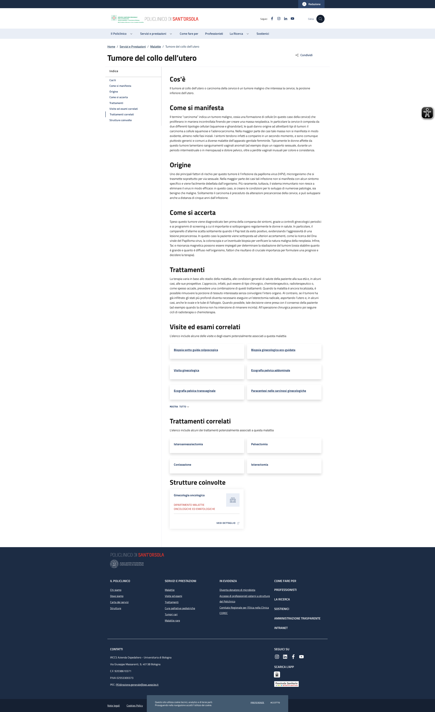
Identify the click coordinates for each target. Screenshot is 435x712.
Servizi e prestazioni (180, 581)
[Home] (185, 18)
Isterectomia (259, 465)
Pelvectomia (259, 444)
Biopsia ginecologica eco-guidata (273, 350)
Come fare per (285, 581)
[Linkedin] (285, 656)
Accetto (275, 703)
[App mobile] (277, 674)
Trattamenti (172, 602)
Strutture (115, 608)
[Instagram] (277, 656)
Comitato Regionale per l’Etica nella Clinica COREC (244, 610)
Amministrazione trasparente (297, 618)
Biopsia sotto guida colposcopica (196, 350)
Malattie (155, 46)
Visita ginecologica (186, 370)
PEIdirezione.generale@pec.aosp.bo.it (137, 685)
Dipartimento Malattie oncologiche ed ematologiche (194, 507)
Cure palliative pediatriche (180, 608)
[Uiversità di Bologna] (217, 564)
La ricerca (282, 599)
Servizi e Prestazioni (133, 46)
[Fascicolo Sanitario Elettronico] (286, 684)
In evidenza (228, 581)
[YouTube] (301, 656)
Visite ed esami (173, 596)
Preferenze (257, 703)
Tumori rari (171, 614)
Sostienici (281, 609)
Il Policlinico (120, 581)
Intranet (281, 628)
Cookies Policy (135, 705)
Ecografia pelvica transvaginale (194, 391)
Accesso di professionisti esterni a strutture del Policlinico (245, 598)
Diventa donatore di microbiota (237, 590)
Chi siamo (115, 590)
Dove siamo (116, 596)
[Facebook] (293, 656)
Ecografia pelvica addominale (270, 370)
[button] (311, 4)
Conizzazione (182, 465)
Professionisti (285, 589)
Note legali (113, 705)
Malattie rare (172, 620)
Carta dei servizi (119, 602)
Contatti (117, 649)
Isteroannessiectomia (188, 444)
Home (111, 46)
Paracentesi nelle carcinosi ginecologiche (278, 391)
